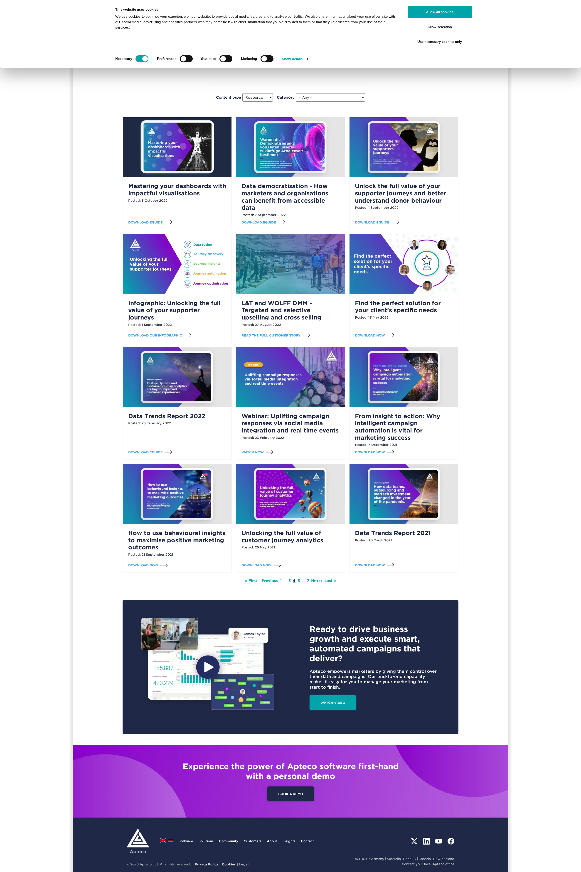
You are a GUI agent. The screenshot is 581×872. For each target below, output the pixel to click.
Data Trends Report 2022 (166, 416)
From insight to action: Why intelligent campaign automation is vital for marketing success (397, 427)
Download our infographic (155, 335)
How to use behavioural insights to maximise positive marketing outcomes (176, 540)
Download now (370, 335)
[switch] (186, 58)
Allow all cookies (439, 12)
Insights (289, 841)
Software (186, 841)
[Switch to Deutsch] (170, 842)
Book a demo (290, 794)
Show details (292, 59)
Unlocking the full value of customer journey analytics (282, 536)
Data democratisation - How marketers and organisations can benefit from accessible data (284, 196)
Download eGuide (145, 222)
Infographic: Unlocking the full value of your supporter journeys (174, 310)
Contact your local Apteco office (428, 864)
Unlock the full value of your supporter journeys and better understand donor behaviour (400, 193)
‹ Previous (268, 580)
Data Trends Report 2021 (393, 532)
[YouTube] (438, 841)
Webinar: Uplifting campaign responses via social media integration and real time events (290, 423)
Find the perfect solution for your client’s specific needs (398, 307)
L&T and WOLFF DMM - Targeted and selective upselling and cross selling (281, 310)
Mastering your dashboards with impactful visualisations (177, 189)
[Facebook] (451, 841)
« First (251, 580)
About (272, 841)
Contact (307, 841)
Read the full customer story (270, 335)
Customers (252, 841)
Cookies (229, 864)
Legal (244, 864)
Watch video (332, 703)
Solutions (206, 841)
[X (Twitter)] (414, 841)
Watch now (252, 452)
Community (228, 841)
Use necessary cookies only (439, 42)
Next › (317, 580)
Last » (330, 580)
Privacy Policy (206, 864)
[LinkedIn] (426, 841)
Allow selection (439, 27)
